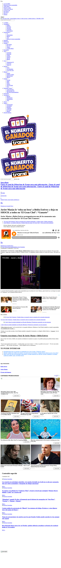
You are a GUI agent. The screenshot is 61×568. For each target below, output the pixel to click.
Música (8, 36)
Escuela (8, 80)
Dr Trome (9, 110)
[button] (16, 179)
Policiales (9, 26)
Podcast (5, 14)
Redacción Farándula (20, 247)
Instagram (9, 54)
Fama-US (9, 65)
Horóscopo (6, 41)
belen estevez (4, 366)
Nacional (9, 28)
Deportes (6, 40)
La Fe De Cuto (10, 70)
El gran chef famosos (6, 372)
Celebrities (9, 108)
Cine (8, 37)
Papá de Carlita (7, 7)
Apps (8, 100)
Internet (8, 96)
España (8, 73)
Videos (5, 103)
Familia (5, 78)
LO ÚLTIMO (7, 3)
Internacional (10, 30)
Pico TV (6, 13)
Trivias (5, 101)
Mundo (5, 72)
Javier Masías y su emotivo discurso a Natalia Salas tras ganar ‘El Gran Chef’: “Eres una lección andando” (29, 222)
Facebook (9, 52)
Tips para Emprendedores (13, 92)
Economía (9, 29)
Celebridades (10, 35)
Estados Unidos (10, 74)
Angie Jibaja (6, 6)
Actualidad (6, 24)
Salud (8, 81)
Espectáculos (7, 32)
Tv (7, 33)
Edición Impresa (7, 112)
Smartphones (10, 99)
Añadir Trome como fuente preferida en (10, 199)
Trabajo (8, 84)
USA (5, 60)
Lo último (6, 22)
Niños (8, 82)
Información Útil (10, 91)
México (8, 77)
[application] (30, 272)
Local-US (9, 63)
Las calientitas (10, 69)
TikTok (8, 58)
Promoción (6, 93)
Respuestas (6, 49)
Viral (5, 51)
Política (8, 25)
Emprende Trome (8, 88)
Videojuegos (9, 97)
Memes (8, 59)
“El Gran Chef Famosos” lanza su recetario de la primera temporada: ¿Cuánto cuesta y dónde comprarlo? (28, 221)
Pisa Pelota (6, 11)
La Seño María (10, 48)
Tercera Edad (10, 85)
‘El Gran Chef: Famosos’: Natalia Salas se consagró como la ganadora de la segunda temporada (23, 319)
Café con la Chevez (8, 9)
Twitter (8, 55)
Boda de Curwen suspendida (10, 5)
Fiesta (8, 67)
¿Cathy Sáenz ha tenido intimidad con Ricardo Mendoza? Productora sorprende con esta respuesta (24, 324)
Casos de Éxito (10, 89)
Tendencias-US (10, 62)
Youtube (8, 56)
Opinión (5, 43)
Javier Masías (4, 369)
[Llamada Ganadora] (19, 145)
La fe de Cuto (7, 10)
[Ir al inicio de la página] (4, 549)
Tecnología (6, 95)
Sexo (8, 86)
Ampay (8, 47)
